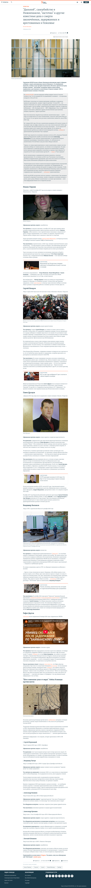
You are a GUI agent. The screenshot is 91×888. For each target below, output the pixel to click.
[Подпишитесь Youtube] (56, 876)
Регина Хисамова (27, 26)
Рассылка (27, 880)
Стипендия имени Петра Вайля (11, 878)
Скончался (26, 616)
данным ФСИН (30, 94)
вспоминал (53, 579)
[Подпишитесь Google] (47, 876)
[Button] (53, 33)
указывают (47, 172)
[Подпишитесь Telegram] (59, 876)
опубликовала (52, 720)
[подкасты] (81, 2)
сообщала (49, 667)
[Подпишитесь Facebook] (50, 876)
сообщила (35, 654)
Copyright (27, 883)
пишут (53, 152)
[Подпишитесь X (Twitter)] (53, 876)
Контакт (6, 883)
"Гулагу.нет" (55, 553)
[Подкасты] (69, 876)
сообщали (61, 130)
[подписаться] (72, 876)
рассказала (54, 666)
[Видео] (77, 2)
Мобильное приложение (10, 875)
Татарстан (26, 6)
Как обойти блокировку (30, 878)
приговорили (37, 283)
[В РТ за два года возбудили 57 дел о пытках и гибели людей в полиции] (31, 376)
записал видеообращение (49, 238)
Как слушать (28, 875)
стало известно (48, 664)
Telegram (43, 855)
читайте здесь (37, 857)
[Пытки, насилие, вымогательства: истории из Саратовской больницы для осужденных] (31, 588)
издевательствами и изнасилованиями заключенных (45, 597)
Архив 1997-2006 (8, 880)
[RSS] (65, 876)
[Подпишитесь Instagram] (62, 876)
